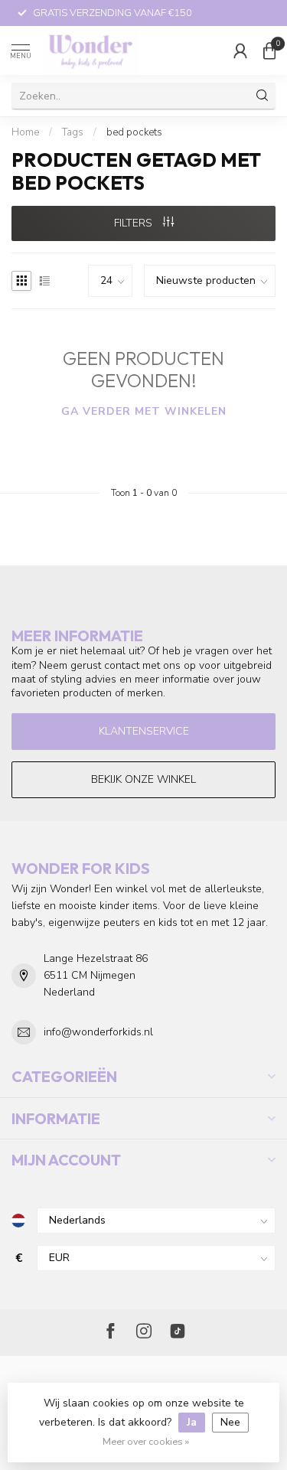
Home (25, 132)
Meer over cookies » (146, 1441)
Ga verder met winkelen (144, 411)
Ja (192, 1422)
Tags (72, 132)
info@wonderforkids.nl (98, 1032)
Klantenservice (144, 731)
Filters (134, 223)
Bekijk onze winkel (143, 779)
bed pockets (134, 132)
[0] (269, 50)
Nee (230, 1422)
